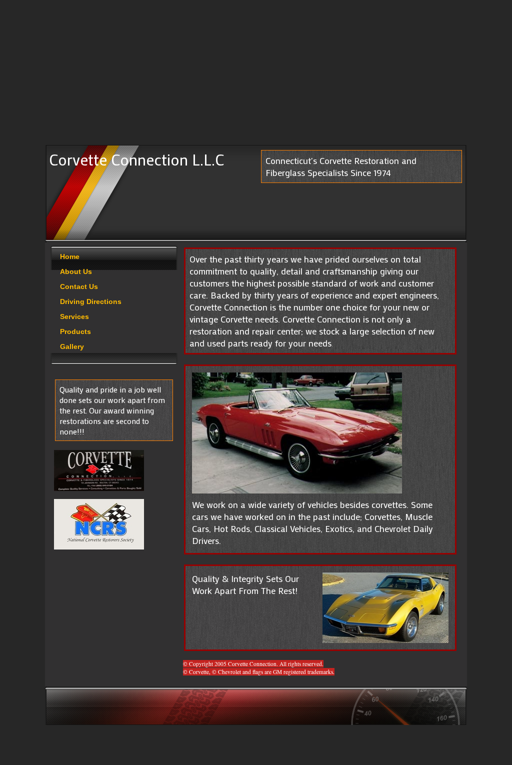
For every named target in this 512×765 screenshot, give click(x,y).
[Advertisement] (256, 75)
